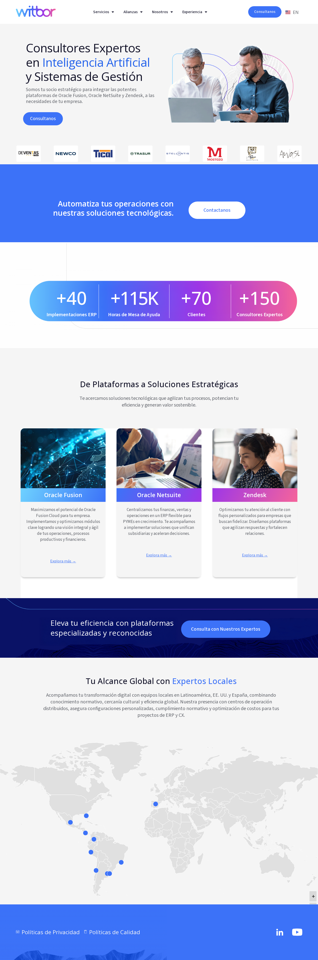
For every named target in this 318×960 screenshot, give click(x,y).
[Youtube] (297, 932)
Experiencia (192, 12)
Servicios (101, 12)
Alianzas (130, 12)
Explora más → (63, 561)
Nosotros (160, 12)
